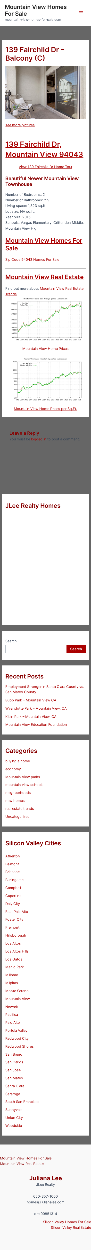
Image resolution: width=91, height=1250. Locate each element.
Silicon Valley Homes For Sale (67, 1222)
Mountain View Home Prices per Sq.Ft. (45, 409)
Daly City (12, 904)
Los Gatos (13, 959)
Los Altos (13, 943)
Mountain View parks (22, 777)
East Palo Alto (16, 912)
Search (11, 641)
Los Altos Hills (17, 951)
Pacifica (11, 1014)
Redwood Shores (19, 1046)
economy (13, 769)
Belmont (12, 864)
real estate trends (19, 808)
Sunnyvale (13, 1110)
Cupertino (13, 896)
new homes (15, 800)
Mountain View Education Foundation (36, 724)
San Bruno (13, 1054)
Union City (14, 1118)
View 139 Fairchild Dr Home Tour (45, 167)
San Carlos (14, 1062)
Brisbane (12, 872)
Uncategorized (17, 816)
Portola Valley (16, 1030)
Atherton (12, 856)
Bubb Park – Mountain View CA (30, 700)
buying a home (17, 761)
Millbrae (11, 975)
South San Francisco (22, 1102)
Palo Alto (12, 1022)
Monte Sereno (17, 991)
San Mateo (14, 1078)
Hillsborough (15, 935)
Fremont (12, 927)
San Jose (13, 1070)
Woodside (13, 1125)
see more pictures (20, 125)
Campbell (13, 888)
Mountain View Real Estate (44, 277)
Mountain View (17, 999)
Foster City (14, 919)
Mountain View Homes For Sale (36, 10)
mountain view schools (24, 785)
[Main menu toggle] (81, 13)
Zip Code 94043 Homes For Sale (32, 259)
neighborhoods (18, 793)
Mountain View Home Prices (45, 348)
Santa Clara (14, 1086)
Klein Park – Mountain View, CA (31, 716)
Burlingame (14, 880)
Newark (11, 1007)
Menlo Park (14, 967)
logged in (38, 439)
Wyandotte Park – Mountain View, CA (36, 708)
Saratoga (12, 1094)
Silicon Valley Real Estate (71, 1227)
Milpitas (11, 983)
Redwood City (17, 1038)
